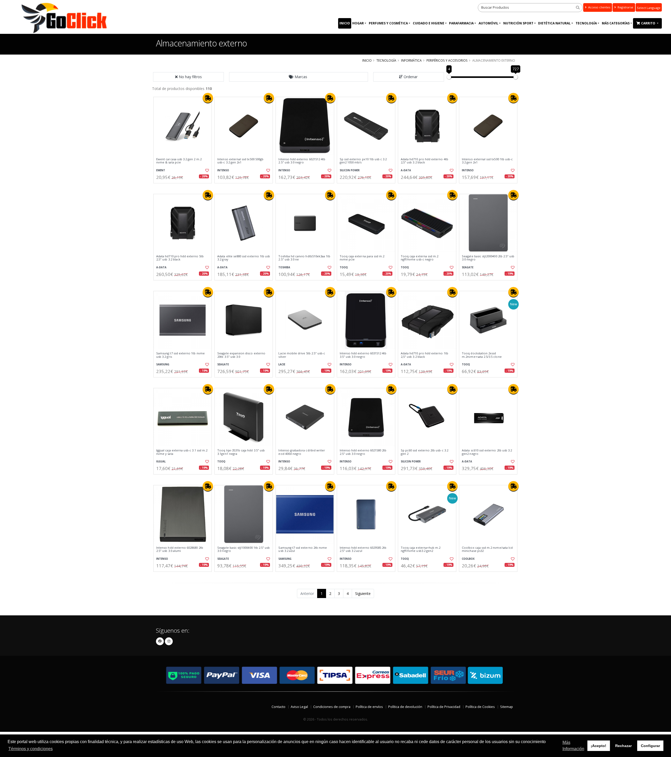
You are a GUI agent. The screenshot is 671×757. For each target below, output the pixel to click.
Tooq (344, 267)
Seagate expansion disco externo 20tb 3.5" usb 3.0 (241, 355)
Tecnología (586, 23)
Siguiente (363, 593)
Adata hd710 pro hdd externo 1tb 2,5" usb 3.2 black (424, 355)
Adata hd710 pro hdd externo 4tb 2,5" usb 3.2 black (424, 161)
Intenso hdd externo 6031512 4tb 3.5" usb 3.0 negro (363, 355)
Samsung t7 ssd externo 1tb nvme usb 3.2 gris (180, 355)
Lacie (281, 364)
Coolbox (468, 559)
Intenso (223, 170)
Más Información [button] (573, 745)
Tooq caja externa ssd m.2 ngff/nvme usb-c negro (419, 258)
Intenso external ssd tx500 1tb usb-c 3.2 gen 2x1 (487, 161)
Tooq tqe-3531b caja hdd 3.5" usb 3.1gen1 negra (241, 452)
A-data (406, 170)
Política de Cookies (480, 707)
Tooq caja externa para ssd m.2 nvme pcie (362, 258)
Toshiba (284, 267)
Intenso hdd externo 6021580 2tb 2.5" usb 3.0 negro (363, 452)
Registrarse (625, 7)
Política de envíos (369, 707)
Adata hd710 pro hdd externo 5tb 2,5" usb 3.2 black (180, 258)
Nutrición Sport (518, 23)
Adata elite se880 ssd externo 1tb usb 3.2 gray (243, 258)
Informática (411, 60)
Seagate (467, 267)
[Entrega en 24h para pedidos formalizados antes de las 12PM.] (208, 98)
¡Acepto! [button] (598, 746)
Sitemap (506, 707)
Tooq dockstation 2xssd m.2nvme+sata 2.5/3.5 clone (481, 355)
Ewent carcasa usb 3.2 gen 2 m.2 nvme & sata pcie (179, 161)
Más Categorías (616, 23)
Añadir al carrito (184, 188)
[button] (298, 77)
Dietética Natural (554, 23)
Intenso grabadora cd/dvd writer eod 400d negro (301, 452)
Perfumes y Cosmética (388, 23)
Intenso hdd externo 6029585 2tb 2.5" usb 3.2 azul (363, 549)
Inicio (344, 23)
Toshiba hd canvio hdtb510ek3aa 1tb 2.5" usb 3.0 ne (304, 258)
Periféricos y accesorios (447, 60)
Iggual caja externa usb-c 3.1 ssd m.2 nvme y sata (181, 452)
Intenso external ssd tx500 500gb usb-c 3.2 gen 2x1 (240, 161)
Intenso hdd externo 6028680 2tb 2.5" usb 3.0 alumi (179, 549)
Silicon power (350, 170)
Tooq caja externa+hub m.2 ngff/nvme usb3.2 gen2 (420, 549)
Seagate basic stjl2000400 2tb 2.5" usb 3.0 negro (488, 258)
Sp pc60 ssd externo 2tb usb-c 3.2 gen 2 (424, 452)
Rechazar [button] (623, 746)
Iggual (161, 461)
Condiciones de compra (331, 707)
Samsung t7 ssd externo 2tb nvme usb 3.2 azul (302, 549)
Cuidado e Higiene (428, 23)
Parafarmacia (461, 23)
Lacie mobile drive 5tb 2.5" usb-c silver (301, 355)
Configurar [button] (650, 746)
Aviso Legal (299, 707)
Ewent (160, 170)
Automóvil (488, 23)
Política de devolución (405, 707)
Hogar (358, 23)
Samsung (162, 364)
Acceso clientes (598, 7)
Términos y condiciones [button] (30, 749)
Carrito (648, 23)
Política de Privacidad (444, 707)
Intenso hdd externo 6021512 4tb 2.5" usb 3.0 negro (301, 161)
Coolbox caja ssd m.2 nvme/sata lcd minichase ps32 (487, 549)
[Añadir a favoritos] (206, 170)
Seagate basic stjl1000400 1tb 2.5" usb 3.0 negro (243, 549)
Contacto (278, 707)
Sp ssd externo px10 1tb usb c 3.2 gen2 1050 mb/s (363, 161)
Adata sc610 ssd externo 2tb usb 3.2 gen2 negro (487, 452)
